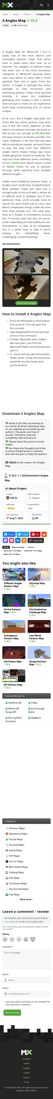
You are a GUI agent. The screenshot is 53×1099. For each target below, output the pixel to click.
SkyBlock (36, 717)
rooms (15, 162)
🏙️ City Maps (12, 894)
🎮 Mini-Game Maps (16, 866)
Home (5, 14)
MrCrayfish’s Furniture (13, 719)
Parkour (27, 14)
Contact (26, 1073)
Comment (8, 946)
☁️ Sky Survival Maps (17, 889)
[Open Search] (41, 5)
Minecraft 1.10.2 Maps (12, 551)
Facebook (26, 1059)
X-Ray (34, 702)
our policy (10, 921)
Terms (26, 1082)
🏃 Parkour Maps (15, 828)
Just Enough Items (36, 710)
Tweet (25, 534)
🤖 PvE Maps (12, 878)
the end (40, 133)
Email (6, 988)
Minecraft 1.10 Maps (12, 554)
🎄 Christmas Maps (16, 883)
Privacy (26, 1077)
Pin (37, 534)
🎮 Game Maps (13, 850)
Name (6, 974)
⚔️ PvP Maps (12, 855)
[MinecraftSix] (7, 5)
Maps (16, 14)
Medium (11, 508)
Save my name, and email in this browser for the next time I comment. (28, 1003)
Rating (5, 934)
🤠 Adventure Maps (16, 833)
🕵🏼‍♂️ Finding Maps (14, 872)
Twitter (26, 1063)
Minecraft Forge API (12, 710)
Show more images (26, 303)
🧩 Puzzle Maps (14, 839)
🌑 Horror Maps (14, 861)
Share (11, 534)
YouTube (26, 1068)
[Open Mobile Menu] (48, 5)
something (31, 233)
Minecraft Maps (18, 547)
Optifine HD (14, 702)
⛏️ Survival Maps (14, 844)
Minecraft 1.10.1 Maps (33, 551)
